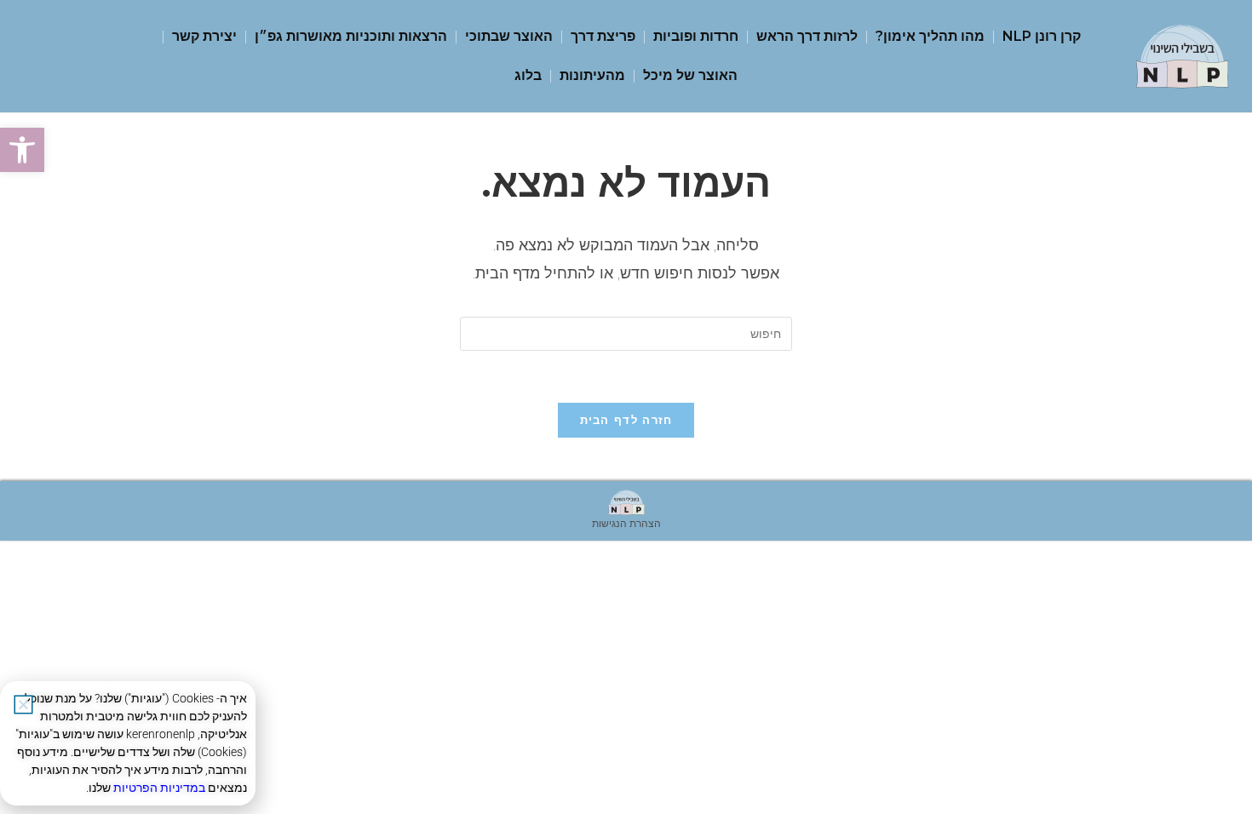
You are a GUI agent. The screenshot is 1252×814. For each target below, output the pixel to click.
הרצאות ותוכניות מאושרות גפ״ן (351, 36)
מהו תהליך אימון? (930, 36)
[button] (22, 150)
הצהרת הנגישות (626, 523)
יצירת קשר (204, 36)
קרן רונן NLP (1041, 36)
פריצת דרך (603, 36)
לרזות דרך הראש (807, 36)
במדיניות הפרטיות (159, 787)
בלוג (528, 75)
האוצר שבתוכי (509, 36)
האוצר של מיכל (690, 75)
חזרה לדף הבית (626, 420)
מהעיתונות (592, 75)
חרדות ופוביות (695, 36)
